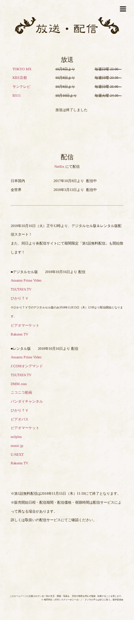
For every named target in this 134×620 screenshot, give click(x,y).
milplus (16, 437)
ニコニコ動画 (21, 392)
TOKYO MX (22, 69)
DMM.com (19, 384)
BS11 (17, 95)
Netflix (59, 166)
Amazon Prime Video (26, 280)
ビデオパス (20, 419)
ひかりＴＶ (20, 298)
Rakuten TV (19, 334)
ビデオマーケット (25, 325)
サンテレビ (21, 87)
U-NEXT (17, 455)
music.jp (17, 446)
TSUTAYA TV (21, 289)
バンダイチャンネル (27, 401)
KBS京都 (20, 78)
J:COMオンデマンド (27, 366)
